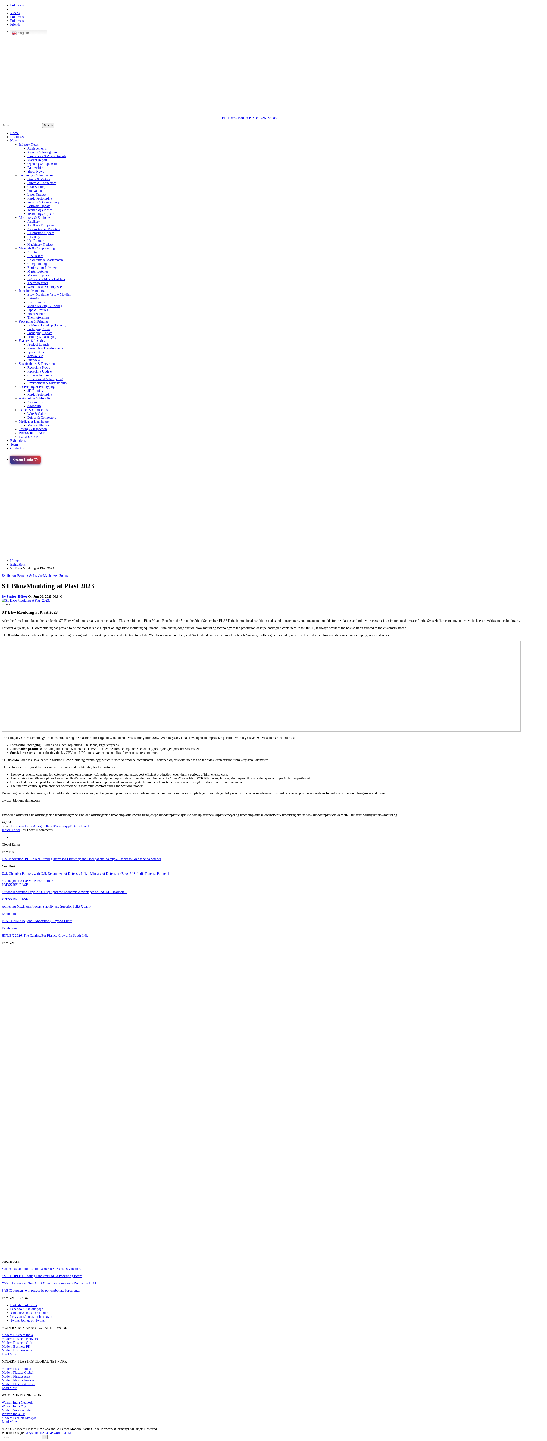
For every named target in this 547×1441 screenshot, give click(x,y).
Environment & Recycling (45, 379)
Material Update (38, 275)
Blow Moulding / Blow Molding (49, 294)
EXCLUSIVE (28, 437)
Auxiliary (33, 237)
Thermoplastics (37, 283)
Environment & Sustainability (47, 383)
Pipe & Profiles (37, 310)
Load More (9, 1354)
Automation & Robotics (43, 229)
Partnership (35, 167)
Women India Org (14, 1406)
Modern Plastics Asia (16, 1376)
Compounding (37, 264)
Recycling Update (39, 371)
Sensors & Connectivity (43, 202)
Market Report (37, 160)
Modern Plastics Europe (18, 1380)
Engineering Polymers (42, 267)
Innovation (34, 190)
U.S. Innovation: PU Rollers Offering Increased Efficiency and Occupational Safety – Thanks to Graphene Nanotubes (81, 859)
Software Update (38, 206)
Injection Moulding (32, 290)
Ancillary (33, 221)
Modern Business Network (20, 1339)
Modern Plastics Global (17, 1372)
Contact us (17, 448)
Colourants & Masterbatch (45, 260)
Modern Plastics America (18, 1384)
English (23, 33)
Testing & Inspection (33, 429)
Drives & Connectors (41, 183)
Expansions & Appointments (46, 156)
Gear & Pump (36, 187)
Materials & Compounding (37, 248)
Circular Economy (39, 375)
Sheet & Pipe (36, 313)
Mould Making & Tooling (44, 306)
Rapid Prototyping (39, 198)
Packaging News (38, 329)
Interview (33, 360)
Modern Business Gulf (17, 1342)
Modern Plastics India (16, 1369)
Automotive (35, 402)
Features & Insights (32, 340)
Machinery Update (40, 244)
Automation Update (40, 233)
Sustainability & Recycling (37, 363)
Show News (35, 171)
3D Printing (35, 390)
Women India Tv (13, 1414)
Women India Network (17, 1402)
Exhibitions (18, 440)
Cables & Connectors (33, 410)
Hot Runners (36, 302)
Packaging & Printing (33, 321)
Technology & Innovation (36, 175)
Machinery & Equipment (35, 217)
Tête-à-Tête (35, 356)
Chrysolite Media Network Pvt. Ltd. (49, 1433)
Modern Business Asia (17, 1350)
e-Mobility (34, 406)
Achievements (37, 148)
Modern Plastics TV (25, 459)
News (14, 140)
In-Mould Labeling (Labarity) (47, 325)
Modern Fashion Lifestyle (19, 1418)
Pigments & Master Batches (46, 279)
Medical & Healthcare (34, 421)
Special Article (37, 352)
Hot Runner (35, 240)
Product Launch (38, 344)
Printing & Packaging (41, 337)
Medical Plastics (38, 425)
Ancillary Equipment (41, 225)
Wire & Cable (36, 413)
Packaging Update (39, 333)
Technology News (39, 210)
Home (14, 133)
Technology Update (40, 214)
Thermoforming (38, 317)
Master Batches (37, 271)
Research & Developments (45, 348)
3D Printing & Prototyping (37, 387)
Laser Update (36, 194)
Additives (33, 252)
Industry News (29, 144)
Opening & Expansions (43, 164)
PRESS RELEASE (32, 433)
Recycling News (38, 367)
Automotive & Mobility (35, 398)
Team (14, 444)
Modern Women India (16, 1410)
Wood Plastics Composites (45, 287)
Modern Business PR (16, 1346)
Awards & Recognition (43, 152)
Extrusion (33, 298)
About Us (17, 137)
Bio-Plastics (35, 256)
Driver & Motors (38, 179)
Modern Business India (17, 1335)
